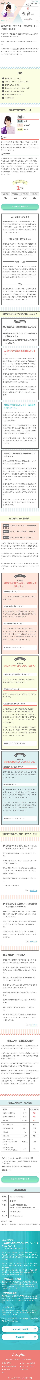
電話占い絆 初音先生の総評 (14, 91)
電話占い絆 (33, 890)
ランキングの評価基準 (28, 1363)
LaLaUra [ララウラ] (25, 1378)
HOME (5, 1224)
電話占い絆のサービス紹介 (13, 94)
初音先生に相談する (20, 206)
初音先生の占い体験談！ (13, 85)
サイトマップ (26, 1369)
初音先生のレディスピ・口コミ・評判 (17, 88)
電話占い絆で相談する (20, 1179)
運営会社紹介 (9, 98)
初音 (10, 1221)
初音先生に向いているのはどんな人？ (17, 82)
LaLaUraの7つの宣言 (20, 1329)
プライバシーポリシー (28, 1366)
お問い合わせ (8, 1369)
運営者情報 (20, 1337)
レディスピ (33, 1025)
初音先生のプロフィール (13, 78)
